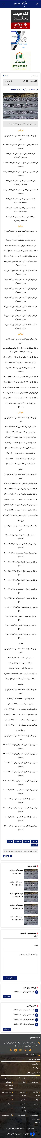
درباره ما (36, 1068)
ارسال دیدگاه (10, 978)
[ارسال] (26, 81)
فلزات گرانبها (8, 1104)
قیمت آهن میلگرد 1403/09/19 (16, 895)
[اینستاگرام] (20, 1050)
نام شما (35, 936)
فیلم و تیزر (21, 1115)
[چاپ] (23, 81)
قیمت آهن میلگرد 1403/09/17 (16, 919)
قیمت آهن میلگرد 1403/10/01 (16, 884)
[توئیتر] (7, 856)
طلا (24, 1082)
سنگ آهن (8, 1078)
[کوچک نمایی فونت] (3, 76)
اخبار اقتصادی (34, 1115)
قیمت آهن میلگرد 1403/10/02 (16, 872)
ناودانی (20, 412)
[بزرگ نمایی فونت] (7, 76)
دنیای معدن (14, 1128)
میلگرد (20, 226)
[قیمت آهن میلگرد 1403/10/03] (20, 106)
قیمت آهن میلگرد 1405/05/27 (23, 1024)
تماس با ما (35, 1064)
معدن (33, 841)
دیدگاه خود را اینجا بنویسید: (29, 954)
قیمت (25, 841)
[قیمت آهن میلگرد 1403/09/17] (31, 920)
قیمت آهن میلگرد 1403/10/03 (24, 90)
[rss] (11, 1050)
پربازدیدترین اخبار (29, 987)
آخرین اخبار (31, 1005)
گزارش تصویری (7, 1115)
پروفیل (20, 333)
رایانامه (36, 945)
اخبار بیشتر (7, 996)
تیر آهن (20, 130)
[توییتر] (29, 1050)
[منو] (2, 3)
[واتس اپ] (24, 1050)
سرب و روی (35, 1082)
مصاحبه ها (35, 1078)
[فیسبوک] (4, 856)
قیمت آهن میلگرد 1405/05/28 (23, 1019)
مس (10, 1099)
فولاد (37, 1099)
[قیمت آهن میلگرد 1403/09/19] (31, 897)
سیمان (23, 1099)
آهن (9, 841)
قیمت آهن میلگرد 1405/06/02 (23, 991)
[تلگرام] (10, 856)
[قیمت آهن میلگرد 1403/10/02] (31, 874)
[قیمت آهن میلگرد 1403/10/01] (31, 886)
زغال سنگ (21, 1078)
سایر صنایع (35, 1108)
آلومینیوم (36, 1104)
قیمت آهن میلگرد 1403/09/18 (16, 907)
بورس (10, 1108)
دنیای (33, 845)
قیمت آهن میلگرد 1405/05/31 (23, 1014)
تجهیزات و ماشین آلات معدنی (9, 1085)
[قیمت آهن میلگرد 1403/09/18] (31, 909)
